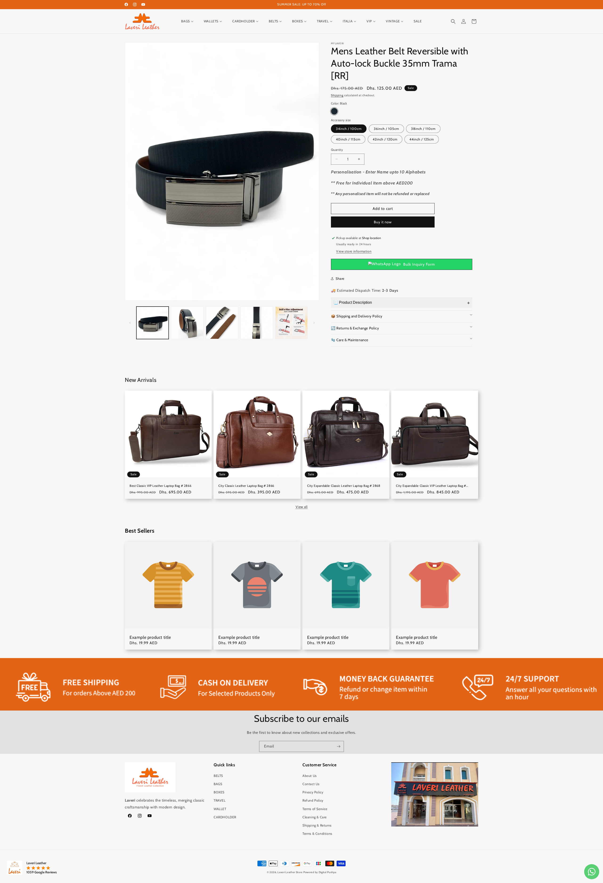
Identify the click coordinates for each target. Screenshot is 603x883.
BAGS (218, 784)
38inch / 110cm (423, 129)
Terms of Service (314, 809)
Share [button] (340, 278)
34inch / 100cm (349, 129)
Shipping (337, 95)
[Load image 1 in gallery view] (152, 323)
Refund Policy (312, 801)
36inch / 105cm (386, 129)
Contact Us (311, 784)
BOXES (219, 792)
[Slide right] (314, 323)
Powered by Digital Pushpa (319, 872)
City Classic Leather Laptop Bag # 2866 (246, 485)
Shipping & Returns (317, 825)
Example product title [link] (150, 637)
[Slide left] (130, 323)
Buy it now (383, 222)
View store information (353, 251)
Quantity (337, 150)
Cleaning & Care (314, 817)
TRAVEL (220, 801)
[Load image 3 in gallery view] (222, 323)
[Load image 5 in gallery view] (291, 323)
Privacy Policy (312, 792)
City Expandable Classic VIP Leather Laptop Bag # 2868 (431, 486)
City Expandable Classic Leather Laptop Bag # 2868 (343, 485)
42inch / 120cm (385, 139)
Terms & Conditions (317, 833)
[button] (189, 21)
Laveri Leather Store (289, 872)
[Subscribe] (338, 746)
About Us (309, 776)
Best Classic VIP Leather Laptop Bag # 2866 (160, 485)
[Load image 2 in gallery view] (187, 323)
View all (302, 507)
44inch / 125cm (421, 139)
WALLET (220, 809)
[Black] (334, 111)
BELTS (218, 776)
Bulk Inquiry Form (419, 264)
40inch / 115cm (348, 139)
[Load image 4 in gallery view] (256, 323)
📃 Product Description (352, 302)
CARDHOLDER (225, 817)
